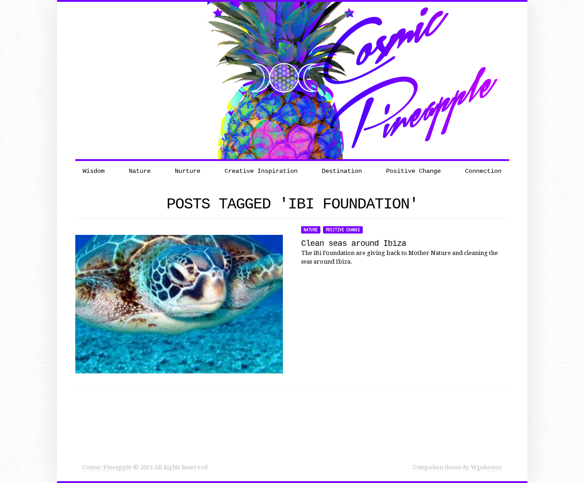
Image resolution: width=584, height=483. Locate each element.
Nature (311, 230)
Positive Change (343, 230)
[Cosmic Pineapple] (292, 80)
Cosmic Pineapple (107, 467)
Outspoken (427, 467)
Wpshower (486, 467)
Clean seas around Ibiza (353, 243)
